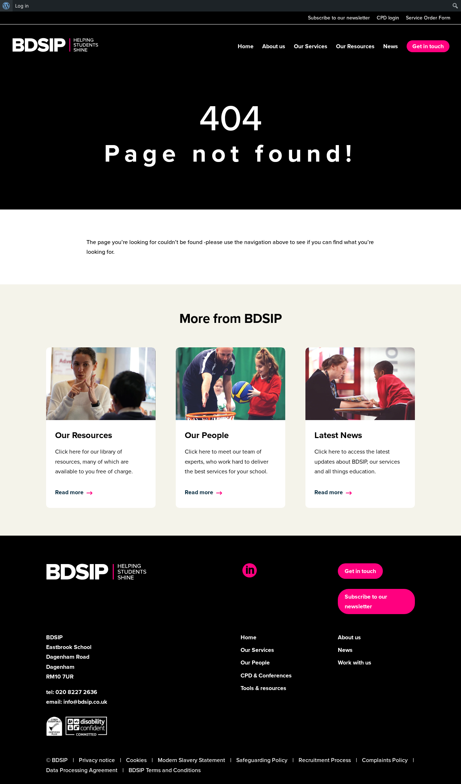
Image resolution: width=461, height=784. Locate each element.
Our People (255, 662)
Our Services (310, 47)
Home (246, 47)
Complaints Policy (385, 760)
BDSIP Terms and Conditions (165, 770)
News (390, 47)
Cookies (136, 760)
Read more (69, 492)
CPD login (388, 18)
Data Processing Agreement (81, 770)
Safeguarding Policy (261, 760)
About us (273, 47)
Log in (22, 6)
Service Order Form (428, 18)
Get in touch (428, 46)
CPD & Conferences (266, 675)
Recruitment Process (325, 760)
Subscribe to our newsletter (339, 18)
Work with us (354, 662)
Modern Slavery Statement (191, 760)
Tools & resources (263, 688)
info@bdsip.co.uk (85, 702)
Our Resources (355, 47)
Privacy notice (97, 760)
